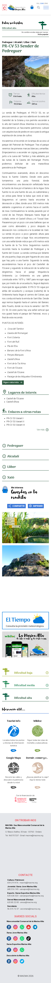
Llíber (11, 467)
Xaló (10, 478)
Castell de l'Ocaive (15, 398)
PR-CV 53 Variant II (15, 421)
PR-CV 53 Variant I (15, 418)
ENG (46, 3)
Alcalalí (13, 456)
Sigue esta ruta (13, 382)
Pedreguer (15, 446)
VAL (37, 3)
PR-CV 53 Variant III (15, 425)
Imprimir (36, 506)
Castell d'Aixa (12, 402)
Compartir (16, 506)
